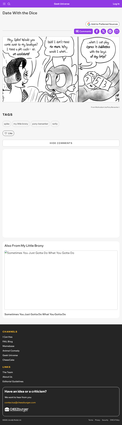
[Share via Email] (116, 31)
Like (10, 133)
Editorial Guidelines (13, 381)
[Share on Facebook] (96, 31)
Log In (116, 3)
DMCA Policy (114, 420)
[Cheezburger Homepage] (61, 410)
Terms (90, 420)
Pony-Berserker (113, 107)
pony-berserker (40, 123)
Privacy (97, 420)
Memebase (8, 346)
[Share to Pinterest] (110, 31)
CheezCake (8, 359)
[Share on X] (103, 31)
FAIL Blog (8, 341)
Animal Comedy (11, 350)
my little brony (21, 123)
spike (6, 123)
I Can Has (7, 336)
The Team (8, 372)
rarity (55, 123)
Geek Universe (61, 3)
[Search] (8, 4)
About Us (7, 376)
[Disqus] (61, 195)
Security (105, 420)
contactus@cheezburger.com (20, 402)
